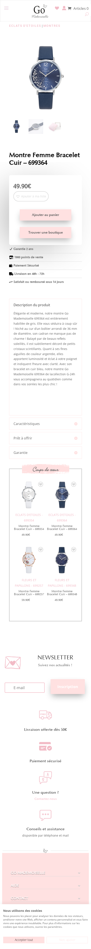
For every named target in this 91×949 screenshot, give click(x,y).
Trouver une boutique (45, 232)
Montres (51, 25)
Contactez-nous (45, 799)
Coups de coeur (46, 469)
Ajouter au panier (45, 215)
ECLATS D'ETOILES (25, 25)
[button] (31, 196)
